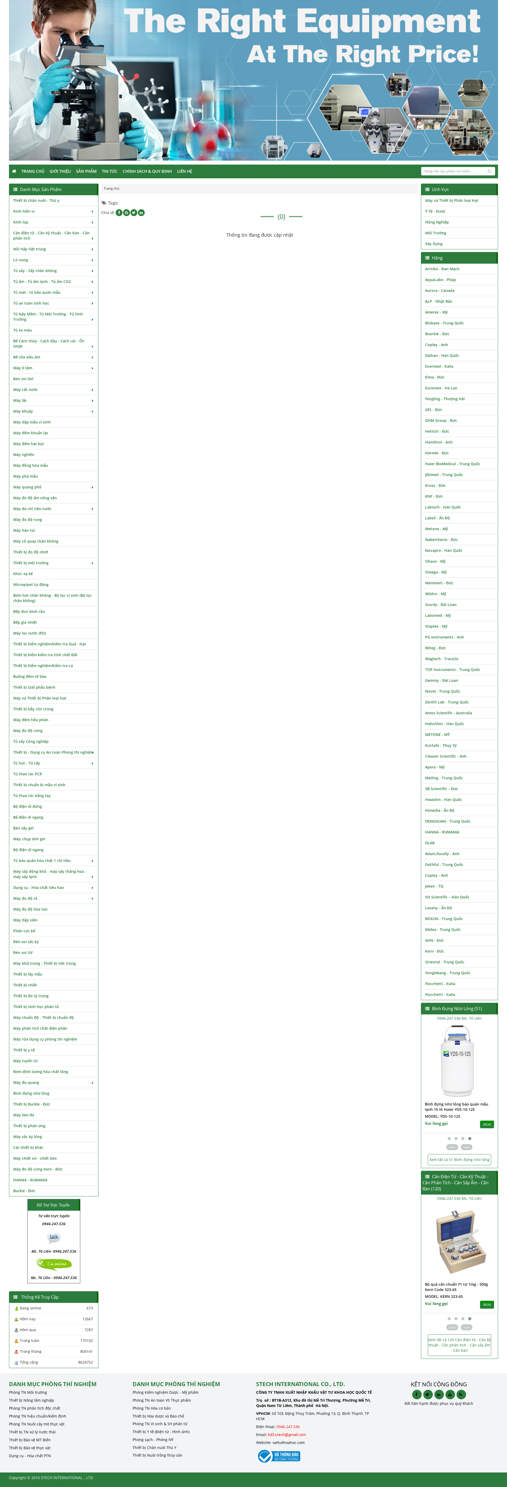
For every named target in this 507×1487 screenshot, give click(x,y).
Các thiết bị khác (28, 1147)
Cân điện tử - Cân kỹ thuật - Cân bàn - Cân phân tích (51, 235)
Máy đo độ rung (27, 519)
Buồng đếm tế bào (29, 676)
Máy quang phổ (27, 487)
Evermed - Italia (439, 366)
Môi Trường (435, 232)
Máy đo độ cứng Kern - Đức (38, 1169)
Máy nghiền (23, 454)
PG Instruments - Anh (444, 637)
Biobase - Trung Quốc (444, 322)
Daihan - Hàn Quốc (442, 355)
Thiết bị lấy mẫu (27, 974)
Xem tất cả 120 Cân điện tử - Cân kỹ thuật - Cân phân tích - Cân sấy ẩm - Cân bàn (459, 1345)
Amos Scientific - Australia (448, 712)
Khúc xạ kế (23, 573)
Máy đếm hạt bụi (28, 443)
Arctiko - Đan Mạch (442, 268)
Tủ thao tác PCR (27, 773)
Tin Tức (110, 171)
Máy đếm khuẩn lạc (30, 432)
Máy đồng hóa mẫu (30, 465)
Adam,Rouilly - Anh (442, 853)
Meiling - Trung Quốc (444, 777)
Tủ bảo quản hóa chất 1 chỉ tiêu (42, 860)
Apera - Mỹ (435, 767)
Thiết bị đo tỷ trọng (31, 995)
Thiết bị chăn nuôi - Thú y (36, 200)
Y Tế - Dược (435, 211)
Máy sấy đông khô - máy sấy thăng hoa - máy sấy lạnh (49, 874)
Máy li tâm (22, 367)
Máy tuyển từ (25, 1060)
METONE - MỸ (437, 734)
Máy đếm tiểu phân (30, 719)
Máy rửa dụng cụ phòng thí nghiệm (45, 1039)
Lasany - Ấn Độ (438, 907)
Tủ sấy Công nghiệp (31, 741)
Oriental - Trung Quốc (444, 961)
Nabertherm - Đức (441, 539)
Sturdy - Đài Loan (441, 604)
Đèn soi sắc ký (26, 941)
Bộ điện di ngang (28, 849)
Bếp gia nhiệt (25, 622)
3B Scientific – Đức (441, 788)
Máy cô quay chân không (35, 541)
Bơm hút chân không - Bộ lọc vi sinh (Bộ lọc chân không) (52, 598)
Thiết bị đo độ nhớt (30, 551)
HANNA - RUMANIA (30, 1179)
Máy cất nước (25, 389)
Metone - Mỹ (436, 528)
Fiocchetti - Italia (440, 983)
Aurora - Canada (439, 290)
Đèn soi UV (23, 952)
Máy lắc (20, 400)
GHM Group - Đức (441, 420)
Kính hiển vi (24, 211)
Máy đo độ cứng (28, 730)
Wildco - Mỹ (435, 593)
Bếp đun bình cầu (29, 611)
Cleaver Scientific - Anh (446, 756)
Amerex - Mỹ (436, 312)
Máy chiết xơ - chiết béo (35, 1158)
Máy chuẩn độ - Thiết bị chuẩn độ (43, 1017)
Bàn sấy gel (23, 828)
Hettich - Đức (437, 431)
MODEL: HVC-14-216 (443, 1116)
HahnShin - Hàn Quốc (444, 723)
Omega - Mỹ (436, 572)
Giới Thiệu (60, 171)
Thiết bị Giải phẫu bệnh (34, 687)
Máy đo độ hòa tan (30, 909)
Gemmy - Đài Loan (441, 680)
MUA (487, 1124)
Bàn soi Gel (23, 378)
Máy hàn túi (24, 530)
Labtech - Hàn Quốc (443, 507)
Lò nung (20, 259)
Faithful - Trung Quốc (444, 864)
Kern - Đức (434, 951)
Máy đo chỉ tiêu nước (32, 508)
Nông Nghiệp (437, 222)
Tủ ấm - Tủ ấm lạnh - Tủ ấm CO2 (42, 281)
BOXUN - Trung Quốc (444, 918)
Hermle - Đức (437, 452)
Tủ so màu (22, 330)
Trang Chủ (32, 171)
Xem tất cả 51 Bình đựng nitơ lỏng (459, 1159)
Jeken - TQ (434, 886)
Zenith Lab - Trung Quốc (447, 702)
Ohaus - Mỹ (435, 561)
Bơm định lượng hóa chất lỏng (40, 1071)
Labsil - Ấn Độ (437, 517)
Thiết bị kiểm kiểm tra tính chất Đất (45, 654)
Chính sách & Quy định (147, 171)
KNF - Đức (434, 496)
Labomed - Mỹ (438, 615)
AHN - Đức (434, 940)
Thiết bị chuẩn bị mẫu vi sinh (39, 784)
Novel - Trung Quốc (442, 691)
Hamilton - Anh (439, 442)
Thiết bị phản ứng (29, 1125)
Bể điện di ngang (28, 817)
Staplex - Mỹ (436, 626)
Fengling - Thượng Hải (445, 398)
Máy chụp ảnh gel (29, 838)
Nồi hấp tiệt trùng (29, 248)
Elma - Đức (434, 377)
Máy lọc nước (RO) (29, 633)
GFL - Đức (433, 409)
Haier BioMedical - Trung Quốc (452, 463)
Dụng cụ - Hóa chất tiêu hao (38, 887)
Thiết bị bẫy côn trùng (33, 708)
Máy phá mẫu (25, 476)
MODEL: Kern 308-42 (444, 1296)
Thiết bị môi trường (31, 562)
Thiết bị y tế (24, 1049)
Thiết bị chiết (25, 984)
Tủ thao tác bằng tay (32, 795)
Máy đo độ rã (25, 898)
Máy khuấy (23, 411)
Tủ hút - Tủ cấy (26, 763)
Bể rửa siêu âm (26, 357)
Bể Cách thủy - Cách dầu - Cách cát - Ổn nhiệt (48, 343)
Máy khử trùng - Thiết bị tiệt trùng (44, 963)
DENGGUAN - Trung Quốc (448, 821)
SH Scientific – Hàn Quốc (447, 896)
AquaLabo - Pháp (440, 279)
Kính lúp (20, 222)
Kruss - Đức (435, 485)
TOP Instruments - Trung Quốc (452, 669)
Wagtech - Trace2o (441, 658)
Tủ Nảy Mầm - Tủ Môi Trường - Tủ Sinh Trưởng (48, 316)
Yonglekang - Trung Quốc (448, 972)
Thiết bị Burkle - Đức (31, 1104)
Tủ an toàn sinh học (31, 303)
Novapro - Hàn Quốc (443, 550)
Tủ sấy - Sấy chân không (35, 270)
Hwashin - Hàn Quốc (443, 799)
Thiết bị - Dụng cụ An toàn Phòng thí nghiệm (53, 752)
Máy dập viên (25, 919)
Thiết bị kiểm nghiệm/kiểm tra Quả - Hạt (49, 643)
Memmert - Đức (439, 582)
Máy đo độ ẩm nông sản (35, 497)
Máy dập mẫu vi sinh (32, 422)
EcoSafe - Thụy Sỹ (441, 745)
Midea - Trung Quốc (443, 929)
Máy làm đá (23, 1114)
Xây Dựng (434, 243)
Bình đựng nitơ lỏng (31, 1093)
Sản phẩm (86, 171)
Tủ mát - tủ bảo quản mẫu (36, 292)
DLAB (430, 842)
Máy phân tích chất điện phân (40, 1028)
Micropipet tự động (31, 584)
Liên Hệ (184, 171)
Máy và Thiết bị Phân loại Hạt (40, 698)
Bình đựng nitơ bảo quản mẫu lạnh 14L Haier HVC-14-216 (456, 1107)
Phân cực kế (24, 930)
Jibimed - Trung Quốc (444, 474)
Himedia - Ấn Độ (439, 810)
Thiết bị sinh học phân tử (36, 1006)
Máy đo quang (26, 1082)
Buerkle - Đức (437, 333)
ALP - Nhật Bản (438, 301)
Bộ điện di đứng (27, 806)
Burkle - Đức (24, 1190)
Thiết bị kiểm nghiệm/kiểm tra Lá (43, 665)
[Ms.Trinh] (53, 1237)
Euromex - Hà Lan (441, 387)
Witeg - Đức (435, 647)
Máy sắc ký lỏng (27, 1136)
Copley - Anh (436, 344)
